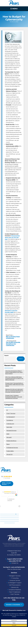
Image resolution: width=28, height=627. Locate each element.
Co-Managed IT (11, 417)
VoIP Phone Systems (14, 585)
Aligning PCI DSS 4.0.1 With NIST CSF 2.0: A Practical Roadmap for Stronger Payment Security (14, 391)
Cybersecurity (10, 423)
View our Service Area (14, 569)
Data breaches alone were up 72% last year (12, 237)
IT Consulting (14, 578)
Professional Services (12, 447)
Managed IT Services (14, 575)
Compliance (10, 420)
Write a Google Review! (6, 483)
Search (6, 355)
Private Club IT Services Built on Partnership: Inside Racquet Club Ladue (14, 385)
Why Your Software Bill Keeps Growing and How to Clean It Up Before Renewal (14, 378)
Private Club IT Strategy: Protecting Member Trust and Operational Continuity (13, 397)
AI (7, 410)
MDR (8, 434)
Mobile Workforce (11, 440)
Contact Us (14, 563)
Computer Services (15, 580)
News (8, 444)
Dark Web (9, 427)
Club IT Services (11, 413)
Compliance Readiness (15, 589)
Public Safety (10, 451)
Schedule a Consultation (13, 604)
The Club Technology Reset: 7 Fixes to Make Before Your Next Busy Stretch (14, 372)
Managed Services (11, 430)
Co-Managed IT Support (14, 582)
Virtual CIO (10, 454)
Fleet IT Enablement (14, 592)
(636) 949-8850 (17, 559)
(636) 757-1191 (17, 561)
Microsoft (9, 437)
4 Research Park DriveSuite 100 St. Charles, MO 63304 (14, 553)
